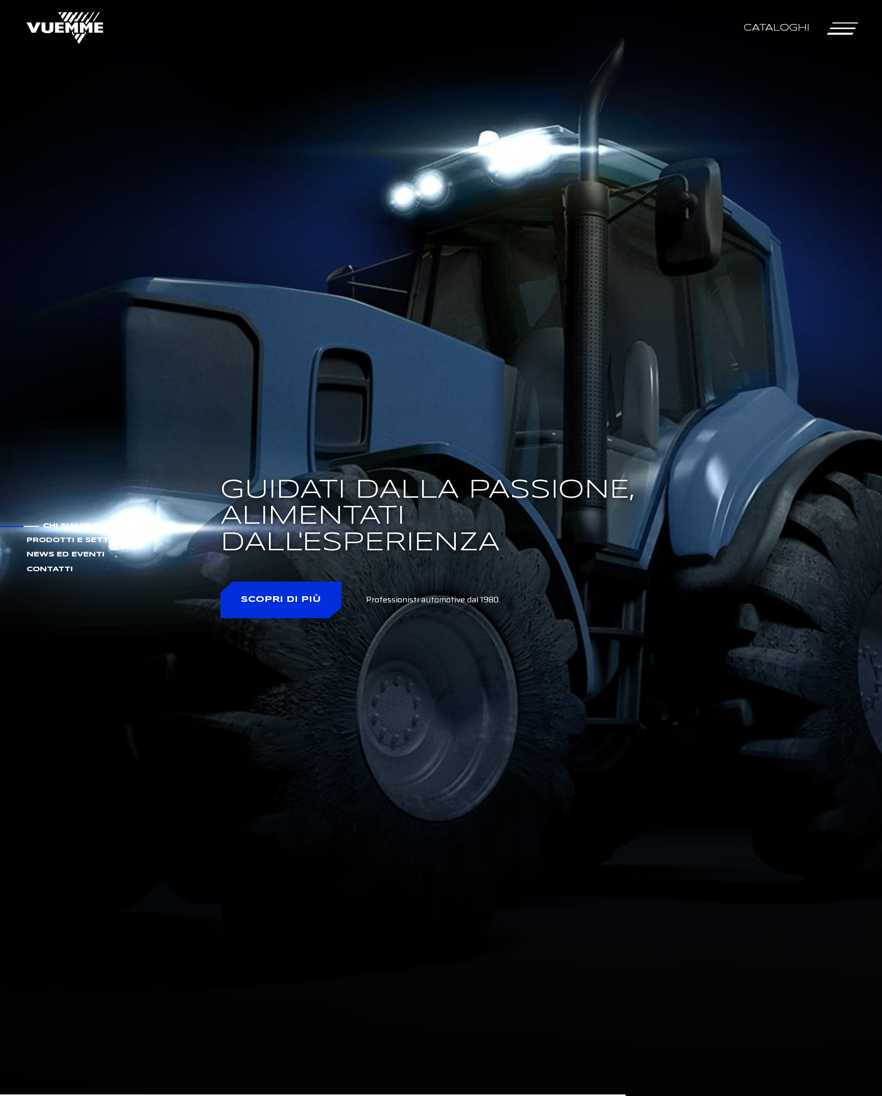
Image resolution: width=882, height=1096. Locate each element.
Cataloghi (777, 28)
